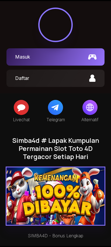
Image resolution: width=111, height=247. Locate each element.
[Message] (21, 107)
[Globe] (90, 107)
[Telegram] (55, 107)
